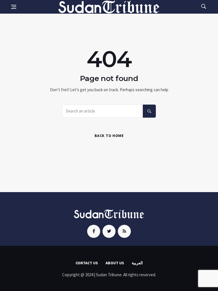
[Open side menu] (13, 7)
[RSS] (124, 231)
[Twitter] (109, 231)
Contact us (87, 262)
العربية (137, 262)
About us (115, 262)
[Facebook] (93, 231)
